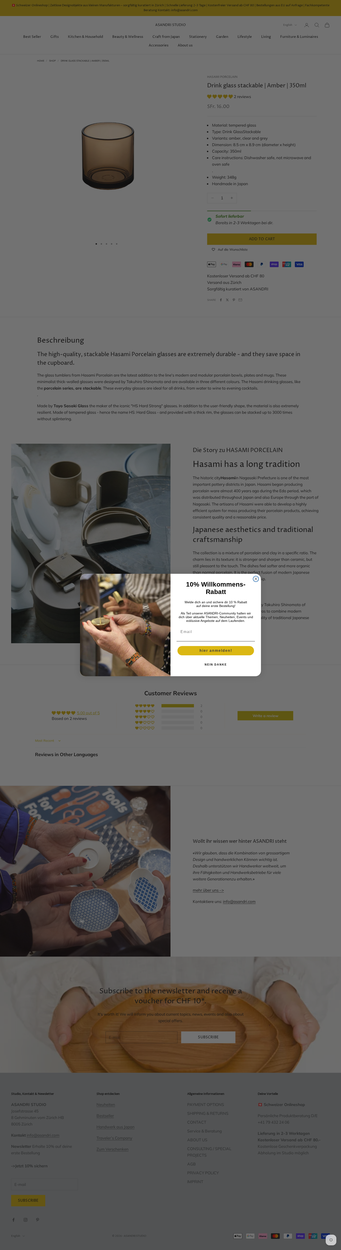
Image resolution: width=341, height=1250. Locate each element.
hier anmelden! (215, 651)
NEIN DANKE (216, 664)
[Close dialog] (256, 579)
